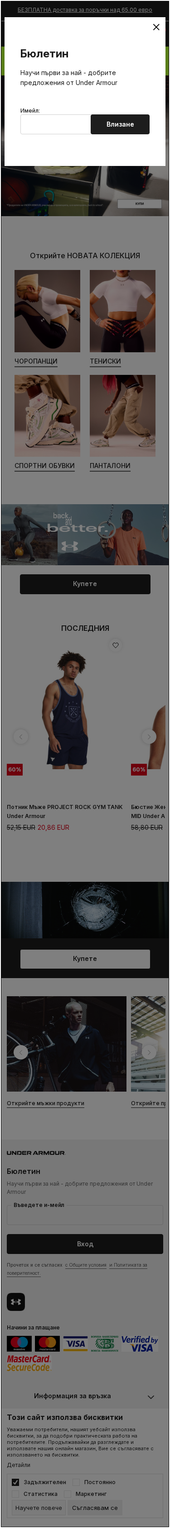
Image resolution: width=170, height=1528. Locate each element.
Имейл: (30, 111)
